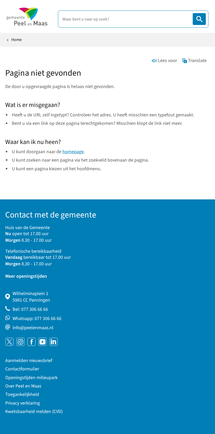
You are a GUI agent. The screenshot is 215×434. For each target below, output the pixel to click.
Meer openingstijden (26, 276)
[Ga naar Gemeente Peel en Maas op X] (9, 342)
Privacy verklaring (22, 403)
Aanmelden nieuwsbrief (28, 360)
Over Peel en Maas (23, 386)
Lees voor (167, 60)
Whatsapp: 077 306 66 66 (37, 318)
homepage (73, 151)
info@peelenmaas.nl (33, 327)
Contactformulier (22, 369)
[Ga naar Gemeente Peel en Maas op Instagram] (20, 342)
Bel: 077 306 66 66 (30, 309)
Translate (197, 60)
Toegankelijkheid (22, 394)
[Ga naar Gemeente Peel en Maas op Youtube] (42, 342)
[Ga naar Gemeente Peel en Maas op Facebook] (31, 342)
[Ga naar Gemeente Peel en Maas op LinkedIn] (53, 342)
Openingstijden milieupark (31, 377)
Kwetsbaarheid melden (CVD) (34, 411)
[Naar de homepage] (27, 16)
